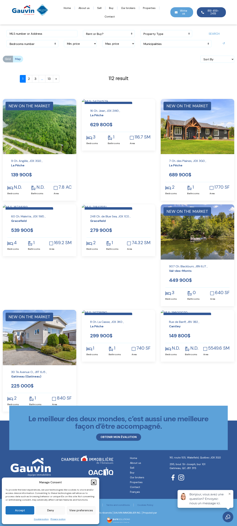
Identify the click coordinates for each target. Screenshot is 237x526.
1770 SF (222, 187)
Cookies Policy (145, 505)
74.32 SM (141, 242)
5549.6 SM (219, 348)
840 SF (64, 398)
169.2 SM (63, 242)
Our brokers (128, 8)
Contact (110, 16)
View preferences (81, 510)
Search (214, 34)
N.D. (18, 187)
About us (84, 8)
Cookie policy (41, 519)
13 (49, 78)
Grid (8, 59)
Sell (99, 8)
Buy (111, 8)
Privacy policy (58, 519)
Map (18, 59)
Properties (149, 8)
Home (67, 8)
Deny (50, 510)
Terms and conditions (118, 505)
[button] (94, 482)
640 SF (222, 292)
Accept (20, 510)
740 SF (143, 348)
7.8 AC (65, 187)
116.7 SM (143, 137)
